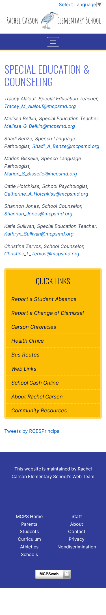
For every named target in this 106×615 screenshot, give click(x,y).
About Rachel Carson (37, 396)
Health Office (27, 341)
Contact (76, 531)
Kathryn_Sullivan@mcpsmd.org (41, 234)
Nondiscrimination (76, 547)
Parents (29, 524)
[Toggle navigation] (53, 42)
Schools (29, 554)
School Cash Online (35, 382)
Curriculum (29, 539)
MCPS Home (29, 516)
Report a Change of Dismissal (47, 313)
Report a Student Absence (44, 299)
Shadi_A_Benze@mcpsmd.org (65, 146)
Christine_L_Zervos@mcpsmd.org (41, 253)
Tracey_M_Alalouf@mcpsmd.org (40, 106)
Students (29, 531)
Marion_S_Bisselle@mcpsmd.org (40, 174)
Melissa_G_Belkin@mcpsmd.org (39, 126)
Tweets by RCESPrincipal (32, 431)
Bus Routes (25, 354)
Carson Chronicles (33, 327)
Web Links (23, 369)
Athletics (29, 547)
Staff (77, 516)
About (76, 524)
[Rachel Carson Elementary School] (53, 20)
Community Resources (39, 410)
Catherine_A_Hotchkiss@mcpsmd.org (46, 194)
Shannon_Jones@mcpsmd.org (38, 214)
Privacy (77, 539)
